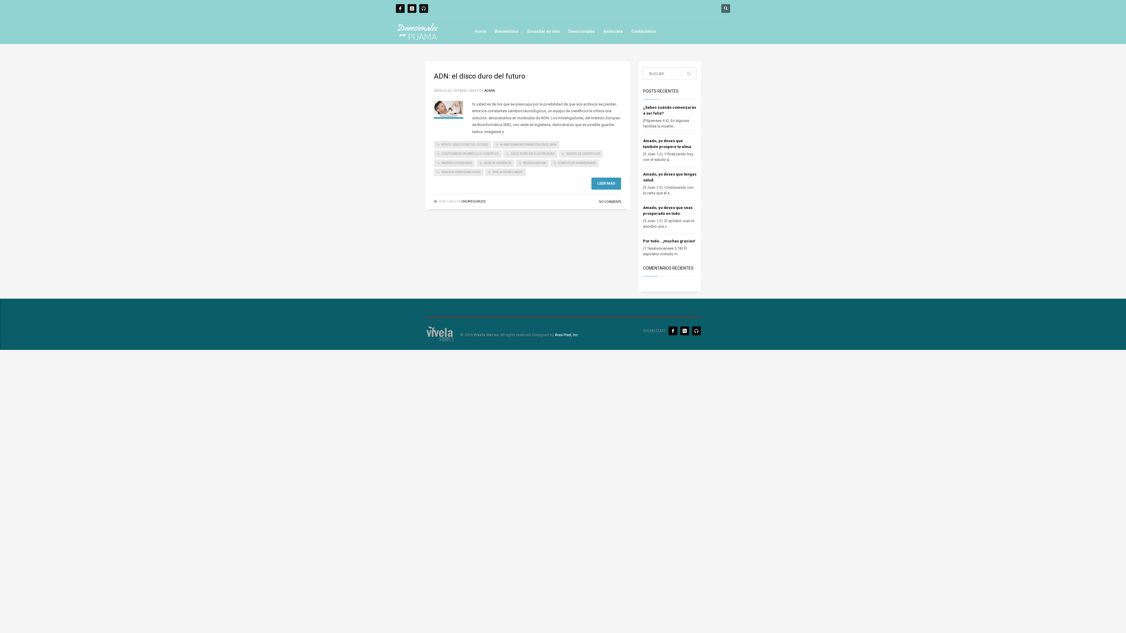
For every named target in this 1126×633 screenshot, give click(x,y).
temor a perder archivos (461, 172)
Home (480, 31)
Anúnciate (613, 31)
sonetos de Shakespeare (577, 163)
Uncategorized (473, 201)
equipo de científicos (583, 153)
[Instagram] (412, 8)
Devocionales (581, 31)
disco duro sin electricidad (532, 153)
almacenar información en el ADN (528, 144)
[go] (688, 74)
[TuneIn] (423, 8)
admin (489, 91)
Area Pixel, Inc (566, 335)
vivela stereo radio (507, 172)
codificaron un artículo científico (470, 153)
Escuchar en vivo (543, 31)
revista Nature (534, 163)
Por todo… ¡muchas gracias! (669, 241)
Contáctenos (644, 31)
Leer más (606, 183)
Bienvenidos (507, 31)
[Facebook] (400, 8)
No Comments (610, 201)
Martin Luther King (456, 163)
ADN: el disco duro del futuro (479, 76)
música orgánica (497, 163)
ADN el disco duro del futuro (464, 144)
